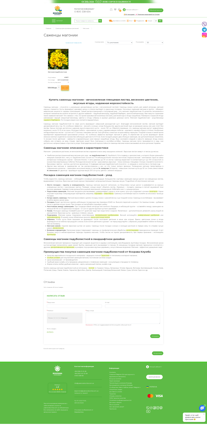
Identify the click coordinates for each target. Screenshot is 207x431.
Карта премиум (114, 381)
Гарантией (105, 255)
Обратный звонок (155, 10)
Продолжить (157, 353)
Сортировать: (99, 42)
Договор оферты (115, 402)
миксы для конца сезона (100, 217)
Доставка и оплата (115, 391)
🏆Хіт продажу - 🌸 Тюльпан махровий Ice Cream (142, 14)
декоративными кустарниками (62, 247)
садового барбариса (52, 120)
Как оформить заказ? (116, 407)
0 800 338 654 (82, 11)
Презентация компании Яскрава (120, 383)
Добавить (50, 332)
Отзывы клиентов (115, 396)
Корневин (98, 194)
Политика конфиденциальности (120, 400)
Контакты (112, 372)
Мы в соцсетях (114, 404)
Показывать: (140, 42)
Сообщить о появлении (65, 88)
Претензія (112, 409)
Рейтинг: (51, 310)
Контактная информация (83, 9)
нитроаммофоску (53, 217)
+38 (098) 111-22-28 (80, 371)
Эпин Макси (109, 194)
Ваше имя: (51, 302)
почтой (91, 268)
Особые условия (53, 258)
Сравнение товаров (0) (74, 43)
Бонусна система (115, 379)
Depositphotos (78, 412)
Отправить (155, 336)
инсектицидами (132, 230)
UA (156, 21)
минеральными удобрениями (107, 215)
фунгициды (51, 234)
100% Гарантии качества (117, 398)
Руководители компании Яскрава (121, 385)
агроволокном (58, 228)
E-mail (107, 302)
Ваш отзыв (90, 310)
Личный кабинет (155, 367)
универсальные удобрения (148, 215)
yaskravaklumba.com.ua (51, 407)
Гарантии (112, 394)
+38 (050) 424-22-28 (81, 373)
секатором (153, 191)
